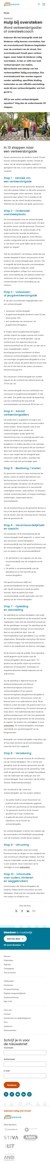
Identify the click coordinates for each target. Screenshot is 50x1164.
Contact (7, 1014)
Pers (6, 1022)
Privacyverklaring (11, 989)
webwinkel (9, 725)
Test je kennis (10, 972)
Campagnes (9, 968)
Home (6, 13)
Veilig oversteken (30, 72)
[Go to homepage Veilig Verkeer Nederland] (11, 4)
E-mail (6, 1071)
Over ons (8, 1010)
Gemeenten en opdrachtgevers (17, 1018)
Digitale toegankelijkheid (14, 993)
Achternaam (9, 1059)
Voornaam (8, 1048)
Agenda (7, 964)
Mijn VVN (8, 1001)
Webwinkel (9, 981)
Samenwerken (10, 1030)
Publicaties (8, 960)
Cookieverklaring (11, 997)
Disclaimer (8, 985)
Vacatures (8, 1026)
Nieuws (7, 956)
